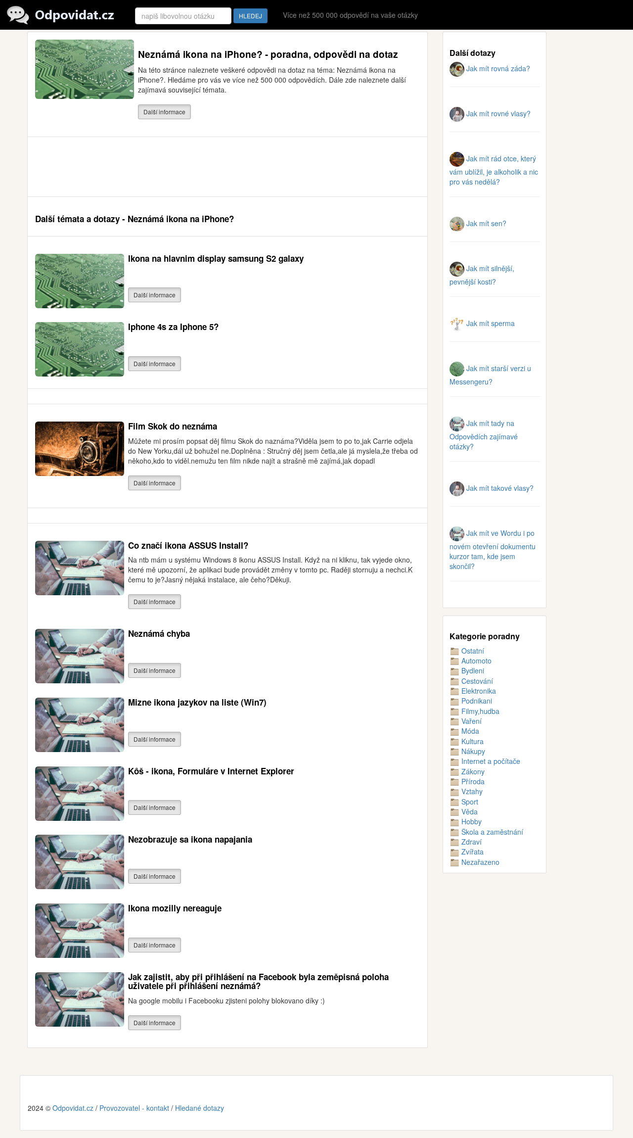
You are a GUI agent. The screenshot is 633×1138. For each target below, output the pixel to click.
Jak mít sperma (489, 323)
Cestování (476, 681)
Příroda (472, 781)
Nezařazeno (479, 862)
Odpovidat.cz (72, 1108)
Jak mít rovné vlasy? (497, 113)
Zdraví (470, 842)
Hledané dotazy (199, 1108)
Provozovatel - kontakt (134, 1108)
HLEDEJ (250, 15)
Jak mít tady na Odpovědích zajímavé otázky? (484, 434)
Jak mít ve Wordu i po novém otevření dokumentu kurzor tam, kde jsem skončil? (493, 549)
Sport (468, 801)
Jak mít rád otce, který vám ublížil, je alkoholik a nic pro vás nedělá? (494, 170)
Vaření (470, 721)
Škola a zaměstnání (491, 832)
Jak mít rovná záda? (497, 68)
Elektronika (477, 691)
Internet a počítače (489, 761)
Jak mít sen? (485, 223)
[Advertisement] (215, 166)
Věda (468, 811)
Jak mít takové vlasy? (499, 488)
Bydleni (471, 670)
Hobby (470, 821)
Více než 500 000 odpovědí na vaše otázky (350, 15)
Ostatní (471, 651)
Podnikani (475, 701)
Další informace (164, 111)
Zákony (472, 771)
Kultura (471, 741)
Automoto (475, 660)
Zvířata (471, 851)
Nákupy (472, 751)
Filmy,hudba (479, 711)
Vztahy (471, 791)
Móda (469, 731)
